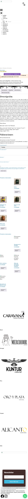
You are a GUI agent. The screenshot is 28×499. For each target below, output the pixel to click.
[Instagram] (6, 496)
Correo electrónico (4, 161)
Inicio (1, 68)
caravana (10, 82)
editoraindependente (4, 83)
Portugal (2, 348)
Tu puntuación (3, 145)
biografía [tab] (11, 90)
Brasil (1, 329)
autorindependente (4, 82)
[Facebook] (2, 496)
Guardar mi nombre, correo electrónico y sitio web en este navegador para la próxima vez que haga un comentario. (13, 168)
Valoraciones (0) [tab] (5, 92)
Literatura (16, 83)
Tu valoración (3, 149)
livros (20, 83)
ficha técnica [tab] (17, 90)
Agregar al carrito (12, 74)
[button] (1, 12)
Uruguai (2, 413)
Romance (5, 68)
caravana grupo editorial (18, 82)
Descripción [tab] (4, 90)
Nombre (2, 157)
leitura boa (11, 83)
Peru (1, 380)
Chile (1, 445)
